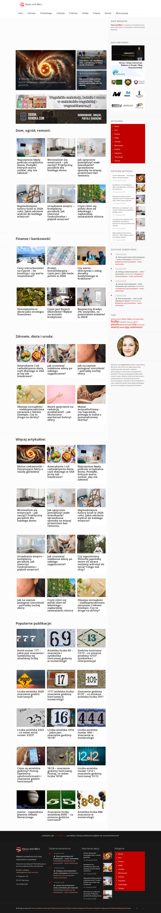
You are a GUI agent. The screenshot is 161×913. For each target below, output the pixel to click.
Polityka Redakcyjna (118, 908)
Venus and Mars (36, 908)
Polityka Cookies (71, 908)
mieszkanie (122, 322)
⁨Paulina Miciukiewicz (89, 55)
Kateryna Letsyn (87, 74)
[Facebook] (137, 908)
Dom (116, 130)
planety (115, 324)
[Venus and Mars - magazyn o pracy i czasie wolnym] (32, 5)
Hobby (116, 138)
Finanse (117, 134)
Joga (129, 319)
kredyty (137, 319)
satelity (115, 327)
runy (134, 324)
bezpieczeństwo (116, 319)
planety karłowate (125, 325)
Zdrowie (117, 161)
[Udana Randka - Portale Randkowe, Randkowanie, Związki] (61, 123)
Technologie (118, 157)
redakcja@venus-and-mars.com (27, 872)
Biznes (116, 126)
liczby (115, 321)
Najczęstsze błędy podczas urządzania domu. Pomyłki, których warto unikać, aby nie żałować (90, 82)
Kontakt (128, 908)
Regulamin (81, 908)
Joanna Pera (25, 79)
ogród (135, 322)
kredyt (133, 319)
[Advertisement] (61, 33)
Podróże (117, 149)
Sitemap (46, 908)
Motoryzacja (118, 145)
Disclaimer (90, 908)
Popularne (118, 153)
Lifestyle (117, 142)
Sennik (122, 327)
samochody (140, 325)
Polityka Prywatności (57, 908)
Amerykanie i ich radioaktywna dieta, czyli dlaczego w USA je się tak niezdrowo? (91, 63)
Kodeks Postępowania (102, 908)
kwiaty (141, 319)
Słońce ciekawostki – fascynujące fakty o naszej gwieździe (42, 84)
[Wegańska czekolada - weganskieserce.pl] (61, 108)
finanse (123, 319)
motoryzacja (130, 322)
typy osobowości (133, 327)
